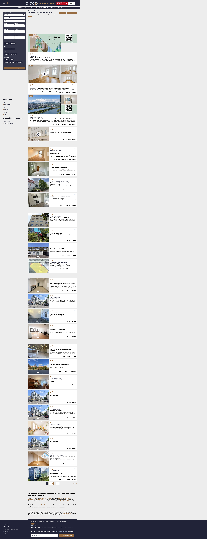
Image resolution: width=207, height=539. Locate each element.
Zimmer (70, 498)
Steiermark (6, 109)
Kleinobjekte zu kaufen (8, 120)
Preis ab (5, 23)
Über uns (6, 524)
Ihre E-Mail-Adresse (34, 533)
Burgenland (6, 101)
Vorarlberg (6, 112)
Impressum (6, 526)
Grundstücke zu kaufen (9, 123)
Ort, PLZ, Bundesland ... (7, 12)
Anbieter (5, 46)
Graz (64, 500)
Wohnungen (21, 7)
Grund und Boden (43, 7)
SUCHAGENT (63, 12)
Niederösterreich (7, 104)
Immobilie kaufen (42, 504)
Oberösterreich (7, 106)
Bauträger (59, 7)
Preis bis (16, 23)
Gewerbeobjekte (34, 7)
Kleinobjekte (52, 7)
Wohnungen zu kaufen (8, 121)
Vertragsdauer (7, 41)
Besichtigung (6, 57)
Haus (65, 498)
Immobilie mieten (41, 510)
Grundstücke (40, 499)
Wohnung (60, 498)
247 (57, 483)
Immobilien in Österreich (45, 498)
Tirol (5, 111)
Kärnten (5, 102)
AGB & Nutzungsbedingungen (11, 529)
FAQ (5, 533)
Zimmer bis (16, 35)
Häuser (27, 7)
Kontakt (6, 528)
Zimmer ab (6, 35)
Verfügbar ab (6, 51)
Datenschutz (7, 531)
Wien (5, 114)
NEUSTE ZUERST (72, 12)
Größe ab (6, 29)
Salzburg (6, 107)
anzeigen (14, 68)
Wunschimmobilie (67, 513)
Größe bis (16, 29)
